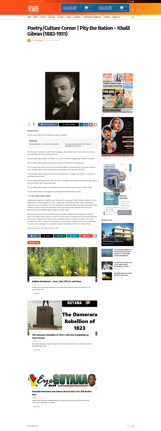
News (36, 17)
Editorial (51, 17)
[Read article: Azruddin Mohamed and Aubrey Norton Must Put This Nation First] (62, 374)
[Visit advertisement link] (117, 92)
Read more (38, 293)
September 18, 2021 (108, 244)
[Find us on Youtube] (133, 1)
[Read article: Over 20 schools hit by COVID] (117, 234)
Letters (60, 17)
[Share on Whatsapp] (81, 124)
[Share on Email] (91, 124)
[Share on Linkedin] (86, 124)
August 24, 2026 (42, 284)
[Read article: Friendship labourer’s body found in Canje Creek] (107, 276)
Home (29, 17)
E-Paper (106, 17)
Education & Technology (92, 17)
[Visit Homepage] (33, 9)
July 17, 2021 (49, 40)
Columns (77, 17)
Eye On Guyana (35, 388)
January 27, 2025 (119, 258)
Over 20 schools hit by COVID (113, 241)
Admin (35, 284)
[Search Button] (133, 17)
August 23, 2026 (42, 341)
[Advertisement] (80, 56)
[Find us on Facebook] (127, 426)
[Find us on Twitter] (130, 1)
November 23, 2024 (119, 268)
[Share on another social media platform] (95, 124)
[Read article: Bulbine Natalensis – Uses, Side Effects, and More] (62, 264)
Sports (43, 17)
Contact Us (116, 17)
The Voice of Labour (37, 331)
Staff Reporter (38, 40)
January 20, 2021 (119, 277)
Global (68, 17)
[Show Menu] (133, 9)
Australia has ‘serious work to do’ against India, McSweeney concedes (123, 264)
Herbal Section (36, 278)
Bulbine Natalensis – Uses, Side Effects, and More (44, 144)
